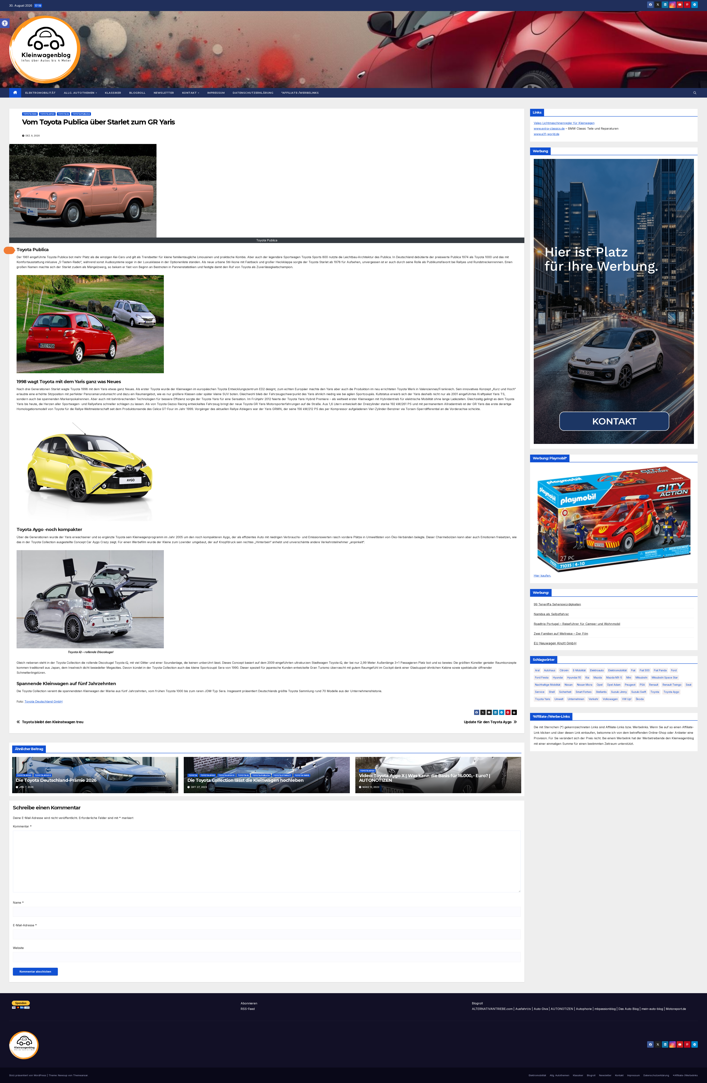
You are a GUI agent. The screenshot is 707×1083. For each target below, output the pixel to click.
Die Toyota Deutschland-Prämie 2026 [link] (56, 780)
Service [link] (539, 691)
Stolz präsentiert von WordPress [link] (28, 1075)
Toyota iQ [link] (63, 114)
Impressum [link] (216, 92)
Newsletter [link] (164, 92)
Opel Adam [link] (613, 684)
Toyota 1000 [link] (30, 114)
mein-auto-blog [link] (652, 1009)
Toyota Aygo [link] (47, 114)
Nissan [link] (569, 684)
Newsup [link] (62, 1075)
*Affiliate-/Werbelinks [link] (300, 92)
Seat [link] (688, 684)
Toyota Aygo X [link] (43, 775)
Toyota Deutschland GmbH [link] (43, 701)
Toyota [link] (193, 775)
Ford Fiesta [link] (541, 677)
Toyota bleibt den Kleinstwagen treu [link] (52, 722)
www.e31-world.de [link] (546, 134)
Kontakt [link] (190, 92)
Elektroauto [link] (597, 670)
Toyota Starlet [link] (282, 775)
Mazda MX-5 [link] (614, 677)
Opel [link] (600, 684)
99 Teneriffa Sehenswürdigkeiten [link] (557, 604)
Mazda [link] (598, 677)
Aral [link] (537, 670)
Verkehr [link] (593, 699)
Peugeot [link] (630, 684)
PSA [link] (642, 684)
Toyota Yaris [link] (302, 775)
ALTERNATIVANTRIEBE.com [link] (492, 1009)
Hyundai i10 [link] (574, 677)
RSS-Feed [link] (248, 1009)
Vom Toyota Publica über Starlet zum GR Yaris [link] (98, 122)
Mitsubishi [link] (641, 677)
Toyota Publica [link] (81, 114)
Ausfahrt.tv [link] (523, 1009)
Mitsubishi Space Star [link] (665, 677)
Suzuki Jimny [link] (619, 691)
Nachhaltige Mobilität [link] (547, 684)
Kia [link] (587, 677)
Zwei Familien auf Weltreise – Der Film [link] (561, 633)
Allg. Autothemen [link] (79, 92)
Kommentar (22, 826)
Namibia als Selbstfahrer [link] (551, 614)
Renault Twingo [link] (672, 684)
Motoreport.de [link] (676, 1009)
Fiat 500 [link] (645, 670)
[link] (5, 23)
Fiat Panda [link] (660, 670)
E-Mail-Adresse (25, 925)
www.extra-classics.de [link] (549, 128)
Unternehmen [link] (576, 699)
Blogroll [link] (137, 92)
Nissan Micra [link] (584, 684)
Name (18, 902)
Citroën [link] (564, 670)
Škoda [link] (640, 699)
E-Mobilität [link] (579, 670)
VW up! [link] (626, 699)
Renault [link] (653, 684)
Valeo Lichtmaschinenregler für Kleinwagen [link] (564, 123)
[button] (9, 250)
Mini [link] (628, 677)
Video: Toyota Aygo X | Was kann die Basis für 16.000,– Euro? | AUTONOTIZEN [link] (424, 778)
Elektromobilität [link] (40, 92)
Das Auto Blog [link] (628, 1009)
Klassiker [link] (113, 92)
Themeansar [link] (80, 1075)
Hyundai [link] (558, 677)
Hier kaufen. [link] (542, 575)
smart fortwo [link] (584, 691)
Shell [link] (552, 691)
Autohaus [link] (549, 670)
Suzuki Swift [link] (638, 691)
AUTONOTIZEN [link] (562, 1009)
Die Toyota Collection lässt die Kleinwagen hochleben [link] (245, 780)
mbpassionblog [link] (605, 1009)
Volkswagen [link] (610, 699)
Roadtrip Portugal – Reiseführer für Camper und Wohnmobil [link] (577, 624)
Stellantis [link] (601, 691)
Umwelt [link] (559, 699)
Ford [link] (674, 670)
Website (18, 948)
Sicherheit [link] (565, 691)
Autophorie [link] (584, 1009)
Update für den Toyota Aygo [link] (488, 722)
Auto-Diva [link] (541, 1009)
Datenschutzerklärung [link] (253, 92)
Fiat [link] (633, 670)
